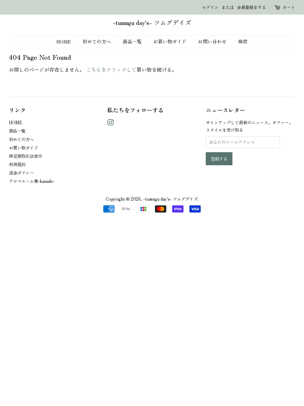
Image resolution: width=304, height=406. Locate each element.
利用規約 (17, 164)
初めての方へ (97, 41)
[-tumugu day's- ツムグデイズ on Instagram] (110, 123)
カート (289, 7)
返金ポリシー (21, 172)
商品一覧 (132, 41)
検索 (243, 41)
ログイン (210, 7)
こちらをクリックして (111, 69)
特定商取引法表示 (25, 156)
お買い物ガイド (169, 41)
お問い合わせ (212, 41)
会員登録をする (251, 7)
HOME (63, 41)
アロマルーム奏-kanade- (32, 181)
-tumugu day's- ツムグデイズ (152, 22)
